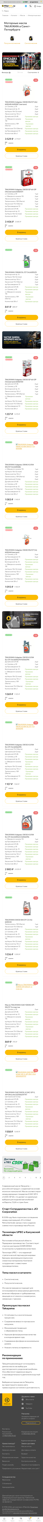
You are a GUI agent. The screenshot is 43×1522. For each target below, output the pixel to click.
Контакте (30, 1399)
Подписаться (31, 1423)
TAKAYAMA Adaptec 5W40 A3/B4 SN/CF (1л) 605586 (19, 466)
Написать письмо (8, 1450)
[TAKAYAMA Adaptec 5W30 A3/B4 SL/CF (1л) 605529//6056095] (21, 645)
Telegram (29, 1404)
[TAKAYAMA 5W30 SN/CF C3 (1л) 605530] (21, 908)
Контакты (6, 1454)
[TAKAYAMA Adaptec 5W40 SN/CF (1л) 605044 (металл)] (21, 538)
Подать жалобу (8, 1465)
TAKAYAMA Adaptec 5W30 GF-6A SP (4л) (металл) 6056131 (20, 190)
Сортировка (32, 72)
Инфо (39, 6)
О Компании (7, 1483)
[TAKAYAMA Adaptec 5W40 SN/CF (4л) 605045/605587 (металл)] (21, 90)
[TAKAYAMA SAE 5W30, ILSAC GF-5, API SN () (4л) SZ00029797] (21, 1080)
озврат (24, 1454)
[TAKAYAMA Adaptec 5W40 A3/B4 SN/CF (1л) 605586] (21, 452)
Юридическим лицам (10, 1457)
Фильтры (5, 72)
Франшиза (6, 1480)
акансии (6, 1461)
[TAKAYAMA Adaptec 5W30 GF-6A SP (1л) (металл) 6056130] (21, 367)
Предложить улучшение (11, 1468)
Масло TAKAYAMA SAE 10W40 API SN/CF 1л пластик (19, 1006)
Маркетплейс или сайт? (30, 1468)
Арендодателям (8, 1487)
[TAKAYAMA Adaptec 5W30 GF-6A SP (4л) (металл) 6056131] (21, 177)
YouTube (29, 1408)
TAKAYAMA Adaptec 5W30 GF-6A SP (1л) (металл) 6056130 (20, 380)
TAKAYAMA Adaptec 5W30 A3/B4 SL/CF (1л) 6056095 (19, 746)
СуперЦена (9, 82)
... (30, 1177)
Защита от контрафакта (30, 1465)
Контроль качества (28, 1461)
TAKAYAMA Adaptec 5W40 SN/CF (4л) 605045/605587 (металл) (21, 103)
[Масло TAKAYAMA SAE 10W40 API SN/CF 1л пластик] (21, 993)
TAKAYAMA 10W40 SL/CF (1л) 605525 (21, 272)
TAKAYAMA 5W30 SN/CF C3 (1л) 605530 (18, 921)
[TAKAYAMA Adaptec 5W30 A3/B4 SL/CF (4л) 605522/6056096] (21, 822)
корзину (21, 149)
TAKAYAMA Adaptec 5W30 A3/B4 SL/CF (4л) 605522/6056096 (19, 836)
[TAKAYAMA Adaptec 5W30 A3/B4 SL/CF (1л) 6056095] (21, 732)
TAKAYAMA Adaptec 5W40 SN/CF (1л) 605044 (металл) (21, 551)
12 (36, 1177)
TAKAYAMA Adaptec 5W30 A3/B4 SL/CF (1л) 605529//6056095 (19, 658)
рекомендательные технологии (25, 1513)
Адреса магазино (28, 1441)
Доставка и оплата (28, 1450)
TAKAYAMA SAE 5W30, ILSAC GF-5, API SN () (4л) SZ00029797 (20, 1093)
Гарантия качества (28, 1457)
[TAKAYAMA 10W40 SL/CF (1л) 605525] (21, 260)
